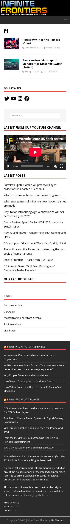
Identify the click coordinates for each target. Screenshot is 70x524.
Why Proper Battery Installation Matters (26, 375)
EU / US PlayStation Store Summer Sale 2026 (29, 447)
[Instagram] (20, 99)
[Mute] (55, 166)
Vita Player (10, 330)
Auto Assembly (13, 305)
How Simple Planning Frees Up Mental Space (29, 381)
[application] (35, 152)
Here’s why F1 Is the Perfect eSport (41, 41)
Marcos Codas (53, 47)
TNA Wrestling (12, 324)
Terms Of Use (11, 506)
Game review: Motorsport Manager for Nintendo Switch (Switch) (42, 64)
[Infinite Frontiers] (35, 14)
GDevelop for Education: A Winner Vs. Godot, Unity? (35, 243)
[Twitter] (7, 99)
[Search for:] (35, 115)
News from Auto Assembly (26, 346)
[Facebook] (27, 99)
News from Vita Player (23, 399)
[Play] (8, 166)
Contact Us (10, 510)
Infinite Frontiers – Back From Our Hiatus (28, 260)
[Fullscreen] (61, 166)
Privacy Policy (11, 502)
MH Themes (57, 520)
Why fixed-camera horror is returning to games (32, 195)
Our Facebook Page (19, 279)
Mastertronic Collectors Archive (23, 318)
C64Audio (9, 312)
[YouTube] (13, 99)
